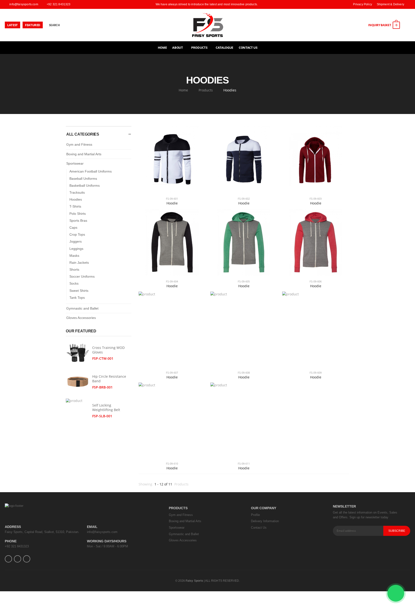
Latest (12, 25)
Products (206, 90)
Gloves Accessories (81, 318)
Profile (255, 515)
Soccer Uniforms (82, 276)
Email (92, 527)
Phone (11, 541)
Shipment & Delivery (390, 4)
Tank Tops (77, 297)
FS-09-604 (172, 281)
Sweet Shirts (78, 291)
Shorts (74, 269)
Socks (74, 283)
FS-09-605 (244, 281)
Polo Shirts (77, 213)
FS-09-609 (316, 372)
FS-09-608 (244, 372)
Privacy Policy (362, 4)
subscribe (396, 530)
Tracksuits (77, 192)
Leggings (76, 249)
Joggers (75, 241)
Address (13, 527)
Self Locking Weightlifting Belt (106, 407)
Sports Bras (78, 220)
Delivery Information (265, 521)
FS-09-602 (244, 198)
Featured (32, 25)
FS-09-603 (316, 198)
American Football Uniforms (90, 171)
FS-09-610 (172, 463)
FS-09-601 (172, 198)
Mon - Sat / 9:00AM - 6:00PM (107, 546)
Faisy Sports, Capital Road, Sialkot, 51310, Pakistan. (42, 532)
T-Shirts (75, 206)
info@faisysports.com (102, 532)
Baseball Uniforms (83, 178)
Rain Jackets (79, 262)
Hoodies (75, 199)
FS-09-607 (172, 372)
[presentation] (124, 330)
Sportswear (75, 163)
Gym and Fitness (79, 144)
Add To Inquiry (172, 187)
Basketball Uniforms (84, 185)
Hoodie (172, 203)
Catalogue (224, 47)
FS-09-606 (316, 281)
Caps (73, 227)
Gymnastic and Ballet (82, 308)
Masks (74, 255)
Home (162, 47)
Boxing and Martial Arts (83, 154)
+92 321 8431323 (17, 546)
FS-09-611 (244, 463)
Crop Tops (77, 234)
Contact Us (248, 47)
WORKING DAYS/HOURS (106, 541)
